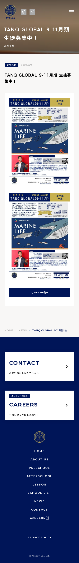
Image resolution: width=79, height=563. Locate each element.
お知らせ (11, 65)
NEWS (22, 330)
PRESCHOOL (39, 468)
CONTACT (39, 509)
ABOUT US (39, 459)
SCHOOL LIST (39, 492)
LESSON (39, 484)
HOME (9, 330)
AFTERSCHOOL (39, 476)
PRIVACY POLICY (39, 537)
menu (71, 12)
